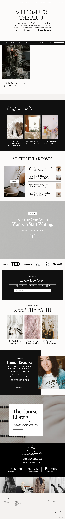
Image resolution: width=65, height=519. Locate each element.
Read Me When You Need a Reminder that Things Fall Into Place (14, 144)
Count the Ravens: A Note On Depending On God (13, 84)
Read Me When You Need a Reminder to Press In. (32, 143)
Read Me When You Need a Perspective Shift (50, 143)
